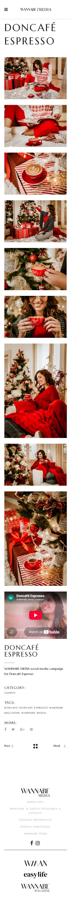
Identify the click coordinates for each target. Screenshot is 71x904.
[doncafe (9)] (35, 538)
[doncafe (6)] (35, 317)
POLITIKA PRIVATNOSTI (35, 819)
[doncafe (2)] (35, 126)
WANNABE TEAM (35, 833)
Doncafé (11, 707)
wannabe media (33, 712)
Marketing (35, 801)
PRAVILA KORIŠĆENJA (35, 826)
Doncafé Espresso (33, 707)
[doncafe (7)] (35, 391)
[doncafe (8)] (35, 465)
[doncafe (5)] (35, 269)
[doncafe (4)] (35, 221)
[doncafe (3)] (35, 174)
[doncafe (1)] (35, 78)
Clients (10, 692)
